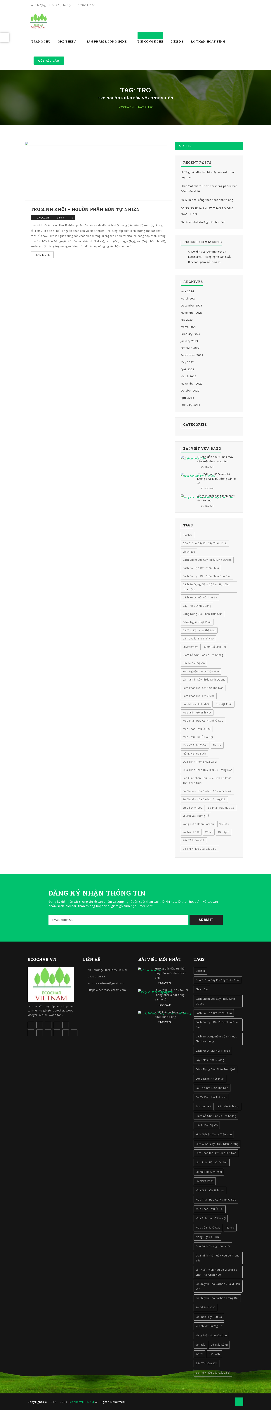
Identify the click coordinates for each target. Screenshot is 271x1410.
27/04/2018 (43, 217)
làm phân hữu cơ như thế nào (216, 1153)
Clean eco (202, 989)
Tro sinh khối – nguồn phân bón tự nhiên (85, 209)
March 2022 (189, 376)
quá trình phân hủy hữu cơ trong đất (217, 1258)
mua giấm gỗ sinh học (210, 1190)
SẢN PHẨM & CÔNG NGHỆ (107, 41)
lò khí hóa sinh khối (209, 1171)
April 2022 (187, 369)
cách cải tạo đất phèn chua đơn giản (217, 1024)
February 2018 (190, 404)
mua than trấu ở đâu (210, 1209)
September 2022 (192, 355)
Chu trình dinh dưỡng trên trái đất (203, 222)
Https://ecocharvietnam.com (107, 990)
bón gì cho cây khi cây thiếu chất (218, 980)
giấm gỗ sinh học (228, 1106)
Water (209, 832)
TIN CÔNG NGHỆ (150, 41)
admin (61, 217)
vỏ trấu (224, 824)
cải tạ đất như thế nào (211, 1097)
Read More (42, 254)
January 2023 (189, 341)
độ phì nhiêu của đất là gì (200, 848)
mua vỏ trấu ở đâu (208, 1227)
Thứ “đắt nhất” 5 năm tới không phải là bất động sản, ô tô (216, 478)
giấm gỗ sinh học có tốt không (216, 1116)
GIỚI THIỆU (67, 41)
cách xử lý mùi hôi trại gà (213, 1050)
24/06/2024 (207, 466)
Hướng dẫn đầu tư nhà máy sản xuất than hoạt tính (170, 973)
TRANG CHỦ (40, 41)
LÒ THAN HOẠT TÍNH (208, 41)
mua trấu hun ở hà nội (211, 1218)
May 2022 (187, 362)
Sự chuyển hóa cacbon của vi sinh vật (207, 791)
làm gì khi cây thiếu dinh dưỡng (217, 1143)
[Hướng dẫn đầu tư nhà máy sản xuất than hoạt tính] (193, 458)
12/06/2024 (207, 488)
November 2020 (192, 383)
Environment (203, 1106)
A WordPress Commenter (205, 251)
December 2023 (191, 305)
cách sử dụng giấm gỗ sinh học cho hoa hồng (216, 1039)
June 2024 (187, 291)
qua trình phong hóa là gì (213, 1246)
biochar (200, 970)
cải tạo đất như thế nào (212, 1088)
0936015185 (86, 5)
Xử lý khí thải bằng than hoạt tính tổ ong (207, 200)
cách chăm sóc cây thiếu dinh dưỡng (215, 1001)
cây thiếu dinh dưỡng (210, 1060)
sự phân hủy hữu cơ (221, 807)
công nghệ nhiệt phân (210, 1078)
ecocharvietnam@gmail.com (106, 983)
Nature (230, 1227)
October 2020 (190, 390)
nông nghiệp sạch (207, 1237)
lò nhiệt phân (205, 1181)
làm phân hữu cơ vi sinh (211, 1162)
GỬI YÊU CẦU (48, 60)
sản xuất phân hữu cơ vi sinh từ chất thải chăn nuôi (207, 780)
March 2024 (189, 298)
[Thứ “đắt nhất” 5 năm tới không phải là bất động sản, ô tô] (198, 475)
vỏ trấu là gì (191, 832)
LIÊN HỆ (177, 41)
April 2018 (187, 397)
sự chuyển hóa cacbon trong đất (204, 799)
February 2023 (190, 334)
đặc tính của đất (194, 840)
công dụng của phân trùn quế (215, 1069)
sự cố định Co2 (192, 807)
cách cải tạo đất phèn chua (214, 1013)
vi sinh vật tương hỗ (196, 815)
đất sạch (223, 832)
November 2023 (192, 312)
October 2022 (190, 348)
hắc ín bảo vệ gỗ (207, 1125)
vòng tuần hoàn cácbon (198, 824)
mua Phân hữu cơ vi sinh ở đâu (216, 1199)
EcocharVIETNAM (81, 1402)
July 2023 (187, 319)
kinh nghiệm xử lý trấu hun (214, 1134)
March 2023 (189, 327)
